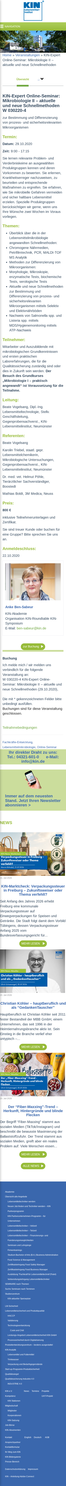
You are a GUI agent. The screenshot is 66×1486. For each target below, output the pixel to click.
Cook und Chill (17, 1330)
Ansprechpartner (12, 1442)
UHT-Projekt (47, 1396)
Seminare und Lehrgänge (19, 1245)
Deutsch (37, 1437)
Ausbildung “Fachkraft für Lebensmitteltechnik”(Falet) (32, 1274)
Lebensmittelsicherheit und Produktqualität (24, 1311)
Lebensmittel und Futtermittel (21, 1354)
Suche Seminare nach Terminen (20, 1289)
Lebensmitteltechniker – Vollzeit (22, 1226)
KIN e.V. (8, 1391)
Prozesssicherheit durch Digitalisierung (26, 1340)
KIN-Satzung (13, 1420)
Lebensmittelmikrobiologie (19, 747)
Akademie (9, 1192)
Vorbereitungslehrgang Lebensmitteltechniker (29, 1279)
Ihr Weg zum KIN (12, 1452)
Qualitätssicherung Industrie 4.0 (19, 1379)
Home (7, 55)
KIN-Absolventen (13, 1430)
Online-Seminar (47, 747)
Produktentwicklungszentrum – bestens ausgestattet (29, 1345)
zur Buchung (31, 646)
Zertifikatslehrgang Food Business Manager (28, 1269)
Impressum (33, 1469)
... (39, 79)
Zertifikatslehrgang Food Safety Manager (26, 1264)
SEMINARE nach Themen (17, 1284)
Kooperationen (14, 1415)
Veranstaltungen (27, 55)
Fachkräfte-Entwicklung (17, 742)
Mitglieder (12, 1410)
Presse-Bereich (12, 1461)
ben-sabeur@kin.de (31, 628)
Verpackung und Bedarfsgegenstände (25, 1364)
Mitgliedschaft (11, 1406)
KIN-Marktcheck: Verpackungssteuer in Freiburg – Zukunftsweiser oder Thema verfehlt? (33, 890)
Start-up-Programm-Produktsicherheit (22, 1369)
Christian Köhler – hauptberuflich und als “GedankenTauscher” (33, 1005)
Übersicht (22, 79)
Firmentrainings (15, 1250)
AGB (47, 1437)
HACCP (11, 1316)
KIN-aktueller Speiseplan (19, 1298)
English (27, 1437)
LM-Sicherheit (11, 1306)
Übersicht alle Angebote (16, 1196)
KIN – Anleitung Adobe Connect (19, 1476)
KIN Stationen (14, 1401)
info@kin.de (33, 761)
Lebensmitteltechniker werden (21, 1201)
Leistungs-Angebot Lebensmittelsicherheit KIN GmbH (32, 1335)
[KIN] (33, 11)
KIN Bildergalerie (13, 1457)
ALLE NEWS (31, 1166)
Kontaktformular (12, 1447)
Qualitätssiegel (12, 1374)
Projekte (45, 1391)
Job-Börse (10, 1425)
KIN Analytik (10, 1350)
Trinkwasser (13, 1359)
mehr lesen (31, 943)
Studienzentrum (12, 1294)
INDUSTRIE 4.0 (15, 1384)
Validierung (13, 1320)
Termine (35, 1391)
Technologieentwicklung (19, 1325)
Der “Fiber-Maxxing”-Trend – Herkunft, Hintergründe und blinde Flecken (33, 1111)
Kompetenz (10, 1396)
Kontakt (8, 1437)
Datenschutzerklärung (15, 1469)
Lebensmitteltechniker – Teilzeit (22, 1230)
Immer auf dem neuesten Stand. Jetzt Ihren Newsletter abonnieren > (33, 800)
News (26, 1391)
